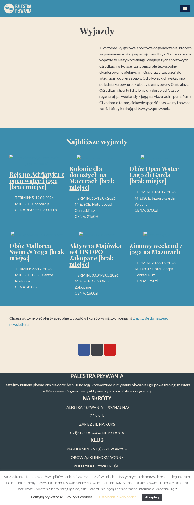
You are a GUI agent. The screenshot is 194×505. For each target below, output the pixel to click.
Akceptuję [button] (152, 497)
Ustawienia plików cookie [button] (118, 497)
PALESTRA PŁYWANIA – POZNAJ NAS (97, 407)
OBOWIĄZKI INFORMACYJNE (97, 457)
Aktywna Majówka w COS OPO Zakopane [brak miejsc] (95, 254)
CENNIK (97, 415)
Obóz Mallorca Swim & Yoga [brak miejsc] (36, 251)
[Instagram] (97, 350)
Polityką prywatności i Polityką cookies (62, 497)
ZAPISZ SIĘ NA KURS (97, 424)
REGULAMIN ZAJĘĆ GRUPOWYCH (97, 449)
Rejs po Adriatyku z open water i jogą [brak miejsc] (36, 180)
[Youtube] (110, 350)
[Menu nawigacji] (185, 8)
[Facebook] (84, 350)
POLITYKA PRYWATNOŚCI (97, 466)
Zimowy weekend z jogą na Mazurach (155, 248)
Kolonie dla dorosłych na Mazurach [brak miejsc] (92, 177)
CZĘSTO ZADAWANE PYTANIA (97, 432)
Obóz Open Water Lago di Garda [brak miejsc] (154, 174)
